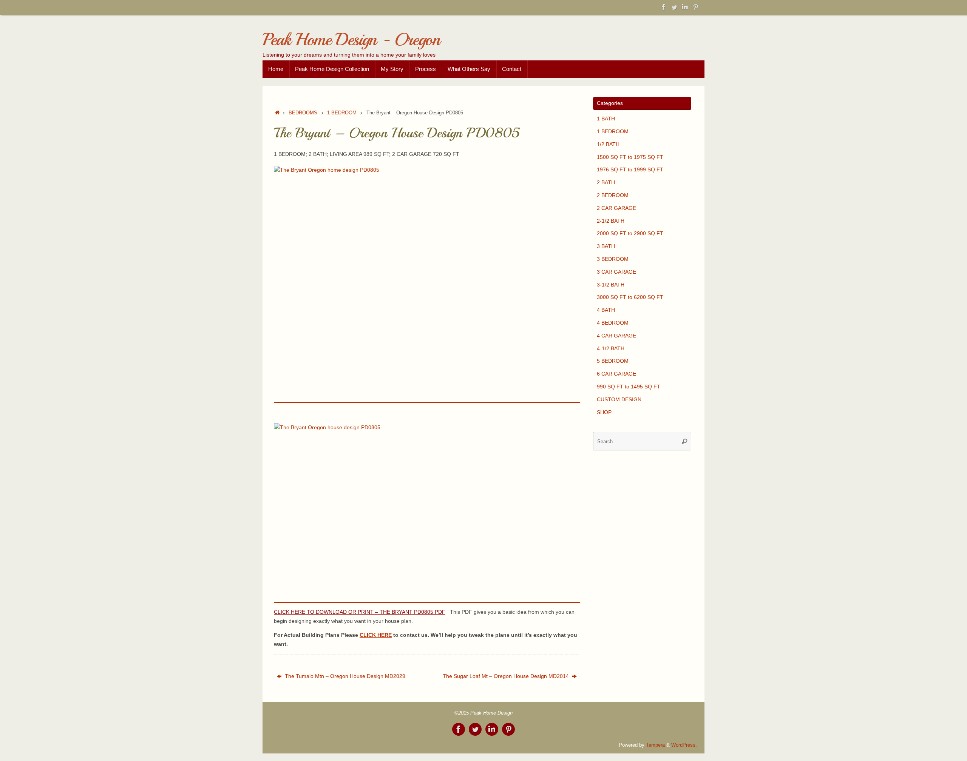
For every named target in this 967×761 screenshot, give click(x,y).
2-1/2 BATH (610, 221)
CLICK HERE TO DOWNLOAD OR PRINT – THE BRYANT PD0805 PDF (359, 612)
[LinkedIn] (685, 7)
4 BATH (606, 310)
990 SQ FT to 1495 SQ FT (628, 387)
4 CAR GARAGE (616, 336)
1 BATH (606, 119)
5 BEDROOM (613, 361)
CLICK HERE (376, 635)
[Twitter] (674, 7)
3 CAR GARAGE (616, 272)
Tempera (655, 745)
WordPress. (684, 745)
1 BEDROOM (342, 113)
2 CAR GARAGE (616, 208)
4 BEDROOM (613, 323)
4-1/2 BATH (610, 348)
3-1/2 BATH (610, 285)
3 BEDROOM (613, 259)
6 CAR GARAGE (616, 374)
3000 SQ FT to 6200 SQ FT (630, 297)
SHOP (604, 412)
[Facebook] (663, 7)
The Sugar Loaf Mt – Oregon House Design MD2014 (506, 676)
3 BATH (606, 246)
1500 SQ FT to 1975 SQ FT (630, 157)
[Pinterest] (695, 7)
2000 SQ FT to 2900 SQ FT (630, 233)
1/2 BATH (608, 144)
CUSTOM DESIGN (619, 399)
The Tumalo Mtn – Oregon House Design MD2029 (344, 676)
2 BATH (606, 182)
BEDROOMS (303, 113)
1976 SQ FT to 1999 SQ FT (630, 169)
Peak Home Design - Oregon (351, 39)
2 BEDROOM (613, 195)
